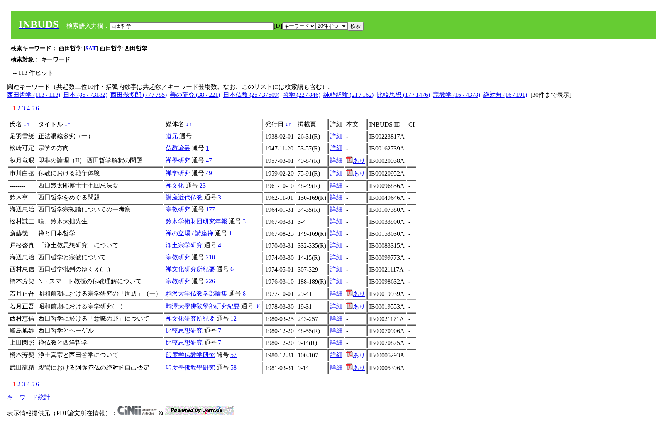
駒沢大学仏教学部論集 (196, 293)
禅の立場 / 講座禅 (189, 233)
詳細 (336, 136)
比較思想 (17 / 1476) (403, 94)
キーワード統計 (28, 397)
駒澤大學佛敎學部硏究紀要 (203, 306)
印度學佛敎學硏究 (190, 367)
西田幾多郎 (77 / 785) (138, 94)
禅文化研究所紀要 (190, 269)
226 (210, 281)
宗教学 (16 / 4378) (456, 94)
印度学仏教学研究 (190, 355)
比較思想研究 (184, 330)
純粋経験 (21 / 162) (348, 94)
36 (258, 306)
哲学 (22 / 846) (301, 94)
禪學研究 (178, 160)
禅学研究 (178, 173)
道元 (172, 136)
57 (233, 355)
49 (209, 173)
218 (210, 257)
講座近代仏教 (184, 197)
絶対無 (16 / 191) (505, 94)
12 (233, 318)
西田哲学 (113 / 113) (33, 94)
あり (359, 160)
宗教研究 (178, 209)
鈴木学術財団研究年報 (196, 221)
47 (209, 160)
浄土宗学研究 (184, 245)
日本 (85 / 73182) (85, 94)
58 (233, 367)
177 (210, 209)
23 (203, 185)
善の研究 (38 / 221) (195, 94)
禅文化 (175, 185)
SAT (90, 48)
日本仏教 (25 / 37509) (251, 94)
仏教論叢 (178, 148)
